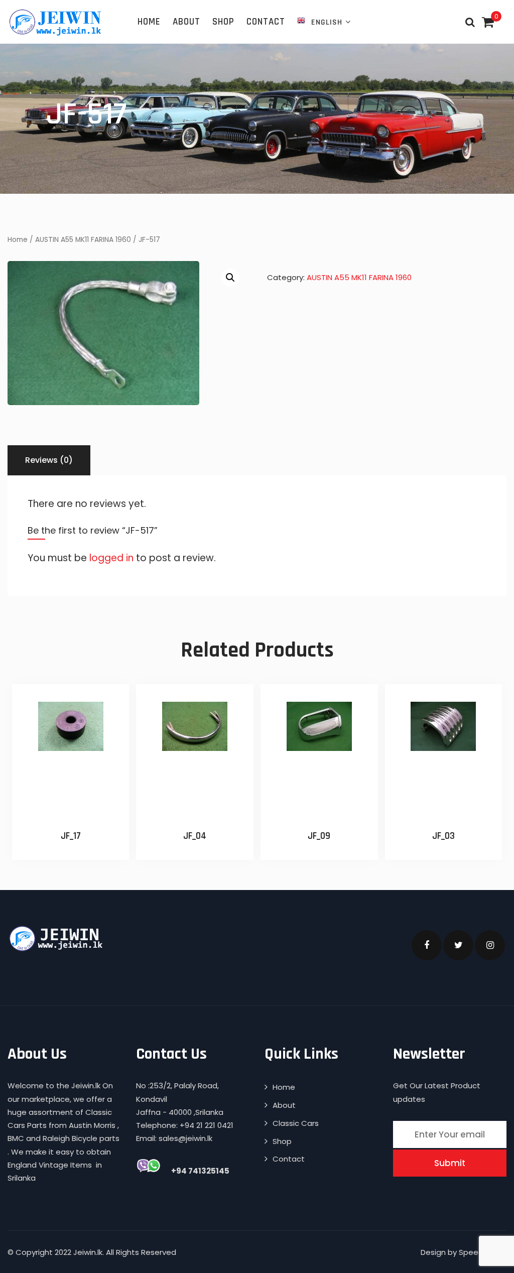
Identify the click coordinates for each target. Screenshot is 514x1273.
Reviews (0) (49, 460)
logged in (111, 558)
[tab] (49, 460)
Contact (265, 22)
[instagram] (490, 945)
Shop (223, 22)
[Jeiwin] (56, 22)
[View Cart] (488, 22)
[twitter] (458, 945)
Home (149, 22)
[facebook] (427, 945)
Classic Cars (296, 1123)
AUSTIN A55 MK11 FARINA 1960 (83, 239)
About (186, 22)
